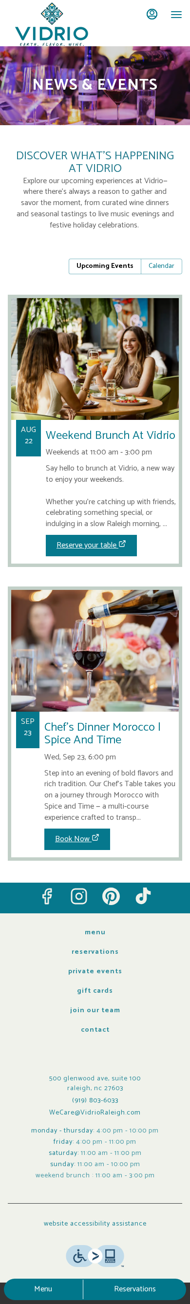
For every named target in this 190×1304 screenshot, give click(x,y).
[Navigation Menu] (176, 14)
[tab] (105, 266)
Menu (43, 1289)
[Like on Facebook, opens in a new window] (47, 896)
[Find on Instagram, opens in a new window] (79, 896)
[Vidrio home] (51, 24)
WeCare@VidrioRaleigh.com (95, 1113)
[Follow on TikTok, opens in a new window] (143, 896)
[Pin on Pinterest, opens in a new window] (111, 896)
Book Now (72, 839)
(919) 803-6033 (95, 1101)
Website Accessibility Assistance (95, 1224)
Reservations (135, 1289)
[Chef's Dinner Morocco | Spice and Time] (95, 704)
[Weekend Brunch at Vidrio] (95, 411)
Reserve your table (86, 545)
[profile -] (152, 14)
